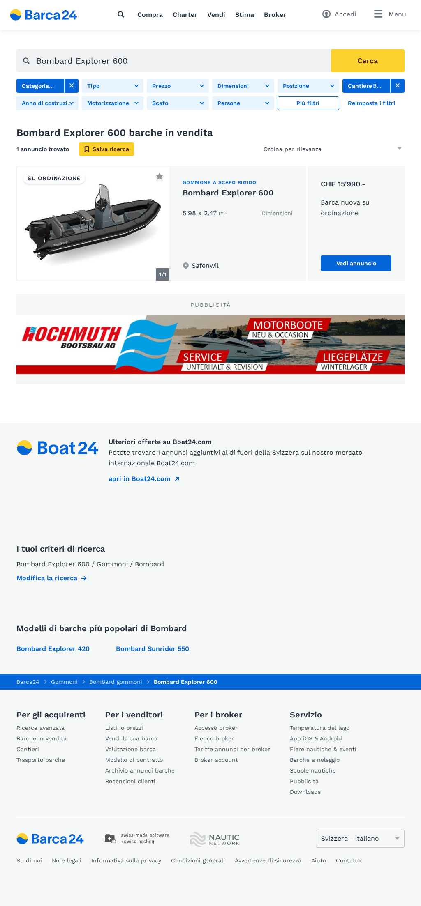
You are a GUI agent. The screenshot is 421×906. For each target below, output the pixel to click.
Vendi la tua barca (131, 738)
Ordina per (279, 149)
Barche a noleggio (315, 760)
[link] (72, 86)
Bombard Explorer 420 (53, 649)
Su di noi (29, 860)
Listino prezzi (124, 727)
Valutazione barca (130, 749)
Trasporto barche (40, 760)
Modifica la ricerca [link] (46, 578)
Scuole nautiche (313, 770)
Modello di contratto (134, 760)
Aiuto (318, 860)
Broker (275, 14)
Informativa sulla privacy (126, 860)
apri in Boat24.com (140, 479)
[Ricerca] (122, 14)
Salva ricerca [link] (111, 149)
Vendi (216, 14)
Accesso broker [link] (216, 727)
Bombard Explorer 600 (228, 193)
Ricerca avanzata (40, 727)
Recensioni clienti (130, 781)
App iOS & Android (316, 738)
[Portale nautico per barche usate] (50, 15)
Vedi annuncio (356, 263)
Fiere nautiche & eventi (323, 749)
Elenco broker (214, 738)
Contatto (348, 860)
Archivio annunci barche (140, 770)
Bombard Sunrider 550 (152, 649)
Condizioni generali (198, 860)
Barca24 (27, 681)
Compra (150, 14)
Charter (185, 14)
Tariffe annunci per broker (232, 749)
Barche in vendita (41, 738)
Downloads (305, 792)
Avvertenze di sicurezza (268, 860)
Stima (244, 14)
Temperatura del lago (319, 727)
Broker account (216, 760)
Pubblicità (304, 781)
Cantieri (27, 749)
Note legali (66, 860)
